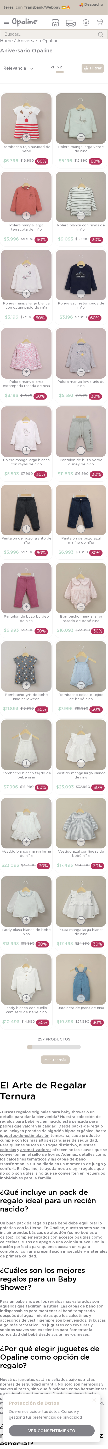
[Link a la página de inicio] (7, 46)
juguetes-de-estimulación (24, 1141)
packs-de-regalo (87, 1132)
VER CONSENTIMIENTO (52, 1430)
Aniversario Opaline (38, 46)
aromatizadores (35, 1155)
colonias (8, 1155)
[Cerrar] (94, 1400)
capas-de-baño (71, 1165)
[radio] (52, 73)
